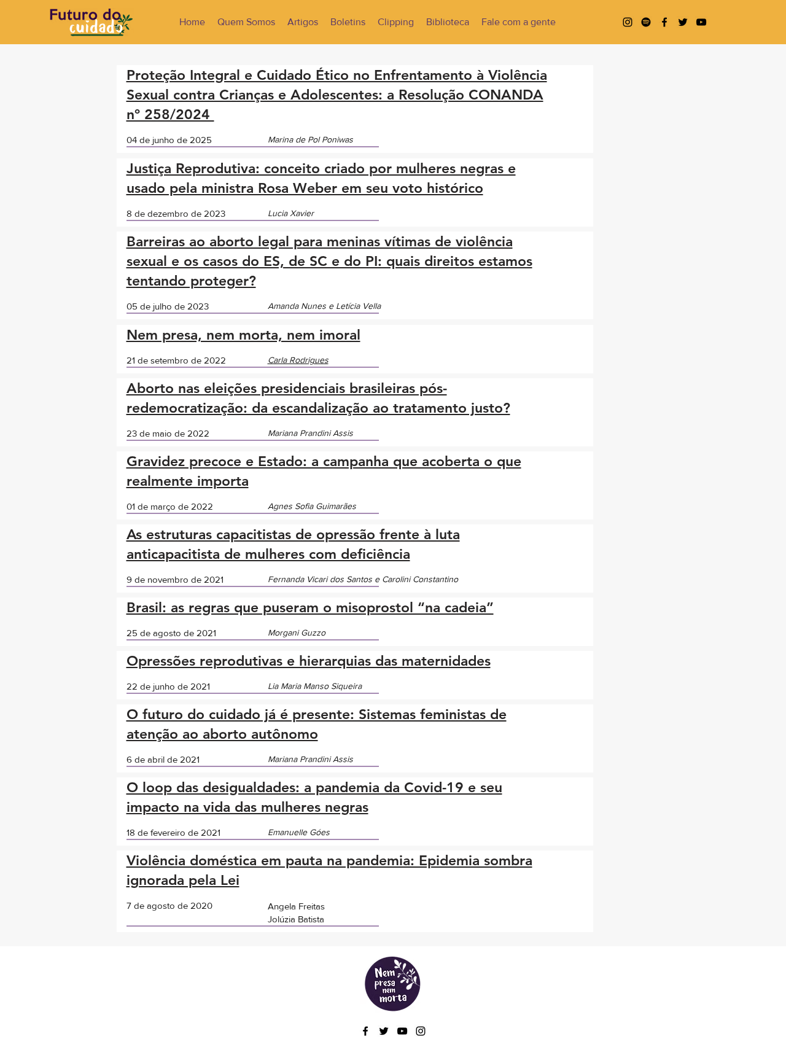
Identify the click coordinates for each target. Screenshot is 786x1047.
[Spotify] (646, 22)
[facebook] (664, 22)
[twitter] (683, 22)
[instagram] (627, 22)
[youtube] (701, 22)
